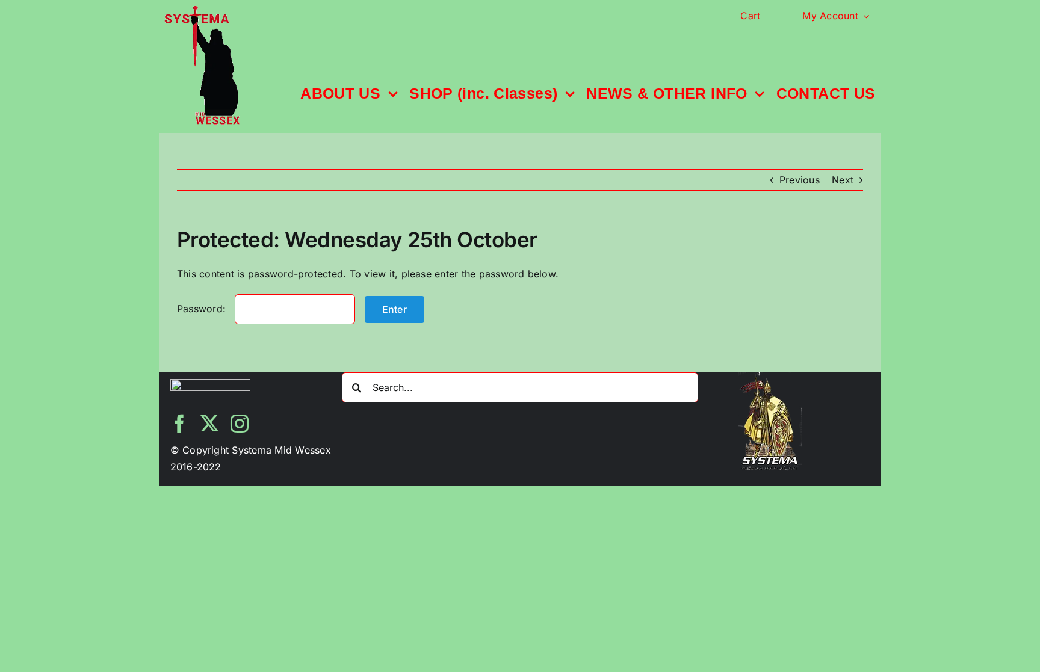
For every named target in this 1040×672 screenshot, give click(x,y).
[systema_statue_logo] (202, 11)
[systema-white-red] (210, 384)
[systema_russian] (770, 377)
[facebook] (179, 424)
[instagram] (240, 424)
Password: (203, 309)
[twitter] (209, 424)
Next (842, 180)
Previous (799, 180)
